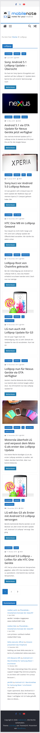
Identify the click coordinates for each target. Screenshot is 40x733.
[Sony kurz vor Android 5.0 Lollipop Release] (20, 162)
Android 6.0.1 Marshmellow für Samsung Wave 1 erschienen (20, 661)
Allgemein (8, 54)
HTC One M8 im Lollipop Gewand (20, 224)
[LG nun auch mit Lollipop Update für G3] (20, 302)
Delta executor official (15, 642)
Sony (23, 54)
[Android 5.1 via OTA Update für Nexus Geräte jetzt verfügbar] (20, 103)
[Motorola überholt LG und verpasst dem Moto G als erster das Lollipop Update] (20, 412)
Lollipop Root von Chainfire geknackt (16, 264)
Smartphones (9, 320)
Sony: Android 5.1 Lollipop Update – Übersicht (16, 65)
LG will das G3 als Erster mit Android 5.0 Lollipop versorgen (20, 516)
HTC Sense (17, 215)
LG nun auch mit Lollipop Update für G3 (19, 330)
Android (16, 54)
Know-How (25, 255)
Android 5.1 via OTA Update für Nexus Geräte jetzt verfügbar (18, 128)
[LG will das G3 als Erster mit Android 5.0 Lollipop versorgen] (20, 486)
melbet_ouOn (12, 610)
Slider (16, 548)
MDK (17, 58)
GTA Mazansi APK (13, 658)
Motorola (30, 427)
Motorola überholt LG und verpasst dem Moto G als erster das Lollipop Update (20, 445)
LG (23, 316)
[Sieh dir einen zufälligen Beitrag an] (35, 26)
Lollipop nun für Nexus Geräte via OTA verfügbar (19, 372)
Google (24, 117)
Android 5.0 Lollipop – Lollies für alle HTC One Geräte (19, 559)
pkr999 (10, 682)
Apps (23, 175)
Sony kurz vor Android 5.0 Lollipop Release (18, 184)
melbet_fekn (12, 626)
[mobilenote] (5, 26)
